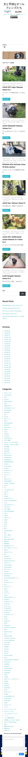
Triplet (14, 122)
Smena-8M (7, 642)
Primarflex (7, 604)
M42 (15, 83)
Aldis (5, 404)
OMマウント (7, 563)
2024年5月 (7, 378)
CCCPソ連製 (7, 440)
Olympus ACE (7, 559)
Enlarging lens (7, 460)
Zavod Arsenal (8, 698)
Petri (5, 584)
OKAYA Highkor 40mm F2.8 (9, 314)
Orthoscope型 (7, 567)
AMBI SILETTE (7, 406)
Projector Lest (7, 610)
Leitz (5, 513)
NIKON (6, 550)
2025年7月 (7, 348)
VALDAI (6, 681)
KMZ (5, 494)
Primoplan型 (7, 608)
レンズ (18, 272)
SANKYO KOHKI (8, 636)
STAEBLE (6, 647)
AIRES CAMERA (8, 402)
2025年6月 (7, 350)
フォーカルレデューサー (11, 713)
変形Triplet (7, 731)
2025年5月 (7, 352)
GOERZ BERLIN (8, 481)
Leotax (6, 516)
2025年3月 (7, 357)
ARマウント (7, 419)
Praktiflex (6, 599)
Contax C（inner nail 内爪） (11, 442)
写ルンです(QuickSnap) (10, 722)
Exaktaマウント (8, 470)
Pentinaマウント (8, 582)
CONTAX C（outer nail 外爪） (11, 445)
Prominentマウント (9, 614)
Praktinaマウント (8, 602)
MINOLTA (6, 541)
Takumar (10, 85)
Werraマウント (8, 692)
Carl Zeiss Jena (8, 438)
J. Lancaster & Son (9, 490)
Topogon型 (7, 673)
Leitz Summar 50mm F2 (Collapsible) (11, 311)
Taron (5, 658)
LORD (5, 522)
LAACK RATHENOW (9, 511)
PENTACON (7, 576)
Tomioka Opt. (7, 670)
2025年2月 (7, 359)
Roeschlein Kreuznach (10, 627)
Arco (5, 414)
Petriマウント (8, 587)
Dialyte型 (6, 451)
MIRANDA (6, 543)
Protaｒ (6, 617)
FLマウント (7, 475)
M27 (5, 526)
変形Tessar (7, 729)
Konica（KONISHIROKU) (10, 500)
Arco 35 (6, 417)
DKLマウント (7, 453)
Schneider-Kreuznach (9, 638)
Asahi (12, 83)
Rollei (5, 630)
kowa (5, 503)
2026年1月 (7, 335)
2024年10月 (7, 367)
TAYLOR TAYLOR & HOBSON (11, 660)
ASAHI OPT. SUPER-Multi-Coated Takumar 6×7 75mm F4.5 (12, 239)
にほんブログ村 (7, 14)
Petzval (6, 591)
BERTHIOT (6, 425)
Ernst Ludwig (7, 466)
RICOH (5, 623)
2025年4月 (7, 354)
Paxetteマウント (8, 574)
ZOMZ (5, 703)
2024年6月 (7, 376)
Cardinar (6, 434)
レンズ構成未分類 (9, 718)
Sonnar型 (4, 199)
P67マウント (17, 231)
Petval (5, 589)
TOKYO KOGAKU (8, 668)
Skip (17, 754)
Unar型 (6, 677)
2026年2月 (7, 333)
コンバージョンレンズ (10, 709)
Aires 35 (6, 399)
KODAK (6, 496)
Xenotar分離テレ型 (9, 696)
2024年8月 (7, 372)
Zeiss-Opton (7, 701)
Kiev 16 (6, 492)
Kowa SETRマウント (9, 505)
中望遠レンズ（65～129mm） (12, 720)
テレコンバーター (9, 711)
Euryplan (6, 468)
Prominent (7, 612)
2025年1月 (7, 361)
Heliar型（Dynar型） (9, 483)
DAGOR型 (6, 447)
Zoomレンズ (7, 705)
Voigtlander (7, 688)
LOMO (5, 520)
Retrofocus (4, 85)
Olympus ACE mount (9, 561)
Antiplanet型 (7, 410)
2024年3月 (7, 382)
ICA (5, 488)
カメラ (6, 707)
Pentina (6, 580)
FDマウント (7, 472)
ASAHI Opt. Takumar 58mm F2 (13, 203)
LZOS (5, 524)
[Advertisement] (14, 31)
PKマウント (7, 593)
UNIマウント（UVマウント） (12, 679)
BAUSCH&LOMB (8, 423)
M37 (23, 120)
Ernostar (6, 464)
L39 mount (7, 507)
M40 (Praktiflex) (8, 531)
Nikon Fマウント (8, 552)
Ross (5, 634)
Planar (6, 595)
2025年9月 (7, 344)
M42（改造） (14, 160)
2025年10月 (7, 342)
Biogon (6, 429)
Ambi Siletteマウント (9, 408)
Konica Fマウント (8, 498)
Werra (5, 690)
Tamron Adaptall (8, 655)
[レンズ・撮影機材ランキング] (18, 12)
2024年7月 (7, 374)
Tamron (6, 653)
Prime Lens (19, 83)
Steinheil (6, 649)
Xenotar (6, 694)
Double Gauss (7, 457)
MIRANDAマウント (9, 546)
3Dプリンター (14, 120)
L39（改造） (7, 509)
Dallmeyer (6, 449)
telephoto (6, 664)
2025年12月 (7, 337)
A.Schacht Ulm (8, 395)
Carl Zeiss (6, 436)
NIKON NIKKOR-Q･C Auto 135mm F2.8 (12, 305)
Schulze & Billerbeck (9, 640)
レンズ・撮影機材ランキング (18, 14)
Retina (6, 619)
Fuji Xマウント (8, 479)
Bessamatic (7, 427)
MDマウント (7, 537)
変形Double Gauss (16, 199)
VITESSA (6, 683)
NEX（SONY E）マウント (10, 548)
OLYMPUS (6, 556)
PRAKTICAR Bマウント (10, 597)
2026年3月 (7, 331)
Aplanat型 (6, 412)
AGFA (5, 397)
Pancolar (6, 571)
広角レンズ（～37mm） (17, 85)
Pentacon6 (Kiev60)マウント (11, 578)
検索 (3, 291)
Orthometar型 (7, 565)
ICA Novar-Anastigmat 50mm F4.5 (11, 308)
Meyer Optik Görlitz (9, 539)
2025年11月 (7, 339)
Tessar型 (14, 272)
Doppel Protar (7, 455)
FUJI (5, 477)
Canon (5, 432)
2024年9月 (7, 370)
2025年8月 (7, 346)
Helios (5, 485)
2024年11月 (7, 365)
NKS (5, 554)
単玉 (16, 162)
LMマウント (7, 518)
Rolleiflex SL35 (8, 632)
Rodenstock (7, 625)
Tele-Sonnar (7, 662)
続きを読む (6, 99)
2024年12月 (7, 363)
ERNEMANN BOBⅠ (9, 462)
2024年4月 (7, 380)
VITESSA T (6, 685)
